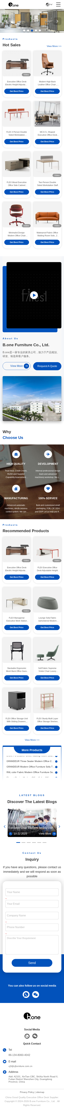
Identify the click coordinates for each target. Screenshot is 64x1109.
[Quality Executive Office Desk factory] (32, 32)
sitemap (40, 1092)
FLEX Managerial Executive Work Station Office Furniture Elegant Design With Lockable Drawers (16, 619)
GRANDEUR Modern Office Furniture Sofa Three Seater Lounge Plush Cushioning (31, 763)
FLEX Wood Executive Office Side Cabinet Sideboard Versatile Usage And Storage (17, 184)
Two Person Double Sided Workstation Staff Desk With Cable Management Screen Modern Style (47, 184)
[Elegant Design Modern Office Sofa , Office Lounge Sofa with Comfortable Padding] (56, 774)
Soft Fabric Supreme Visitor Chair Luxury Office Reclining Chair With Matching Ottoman (47, 670)
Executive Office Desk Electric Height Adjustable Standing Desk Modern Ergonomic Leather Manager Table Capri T (16, 83)
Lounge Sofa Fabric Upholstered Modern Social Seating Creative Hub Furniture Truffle (47, 619)
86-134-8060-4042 (19, 1055)
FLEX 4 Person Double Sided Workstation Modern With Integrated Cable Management (16, 133)
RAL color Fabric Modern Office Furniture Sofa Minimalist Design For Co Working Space (31, 769)
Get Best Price (16, 91)
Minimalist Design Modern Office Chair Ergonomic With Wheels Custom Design (16, 234)
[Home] (32, 1020)
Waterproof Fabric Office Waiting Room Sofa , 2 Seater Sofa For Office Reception (47, 234)
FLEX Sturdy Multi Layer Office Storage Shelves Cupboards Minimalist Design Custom (47, 720)
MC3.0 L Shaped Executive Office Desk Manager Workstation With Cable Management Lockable (47, 133)
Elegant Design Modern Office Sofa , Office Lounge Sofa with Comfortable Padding (31, 774)
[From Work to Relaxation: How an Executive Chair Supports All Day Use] (32, 836)
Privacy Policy (27, 1092)
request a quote (47, 366)
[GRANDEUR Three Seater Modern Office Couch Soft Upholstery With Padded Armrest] (56, 758)
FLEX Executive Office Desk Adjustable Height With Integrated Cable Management (47, 569)
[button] (24, 31)
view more (54, 46)
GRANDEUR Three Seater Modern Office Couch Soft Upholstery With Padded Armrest (31, 758)
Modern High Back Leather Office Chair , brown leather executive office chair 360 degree (47, 83)
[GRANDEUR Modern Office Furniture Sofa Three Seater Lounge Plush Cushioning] (56, 763)
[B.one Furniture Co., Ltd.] (13, 4)
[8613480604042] (25, 994)
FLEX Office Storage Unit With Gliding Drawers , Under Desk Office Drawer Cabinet (17, 720)
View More (32, 740)
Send (32, 963)
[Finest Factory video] (34, 295)
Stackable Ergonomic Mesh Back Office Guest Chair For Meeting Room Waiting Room (17, 670)
